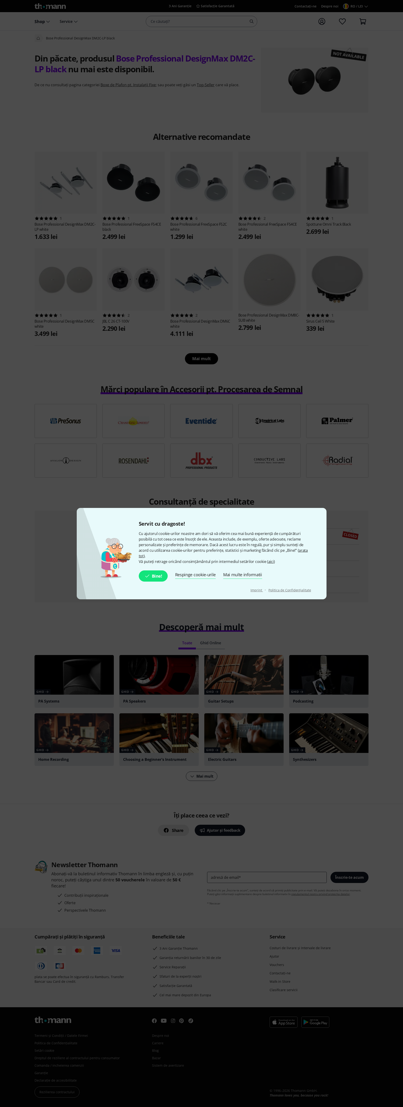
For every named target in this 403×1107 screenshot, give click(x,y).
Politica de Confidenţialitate (289, 590)
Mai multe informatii (242, 574)
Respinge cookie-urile (195, 574)
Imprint (256, 590)
